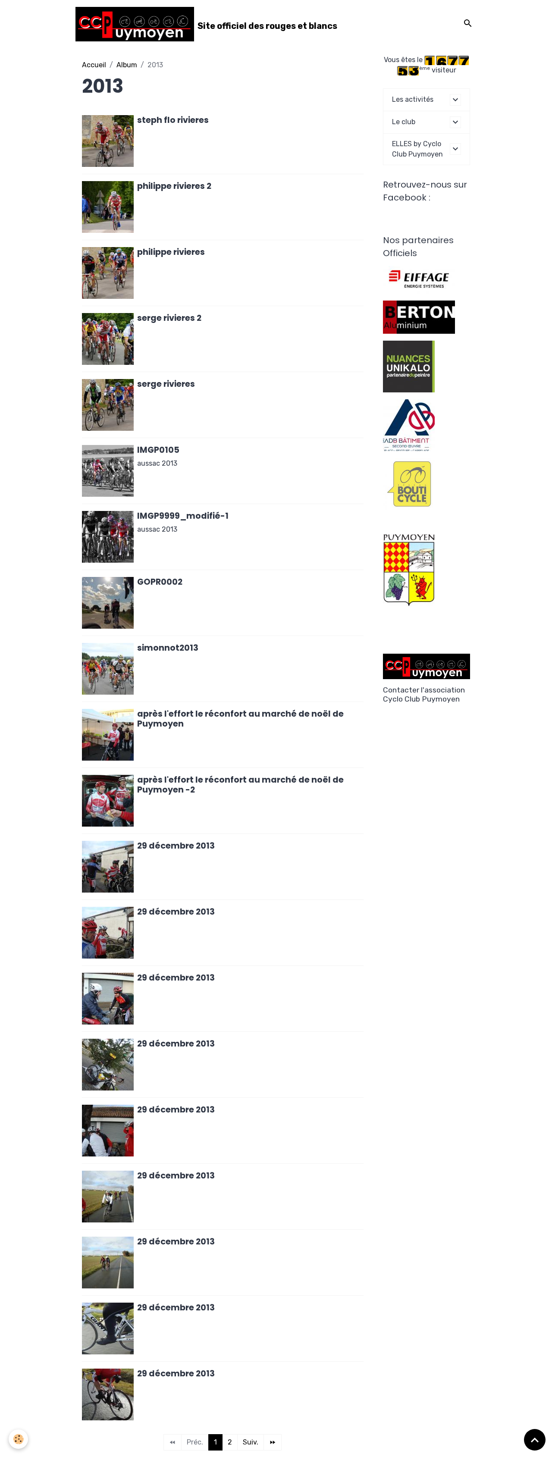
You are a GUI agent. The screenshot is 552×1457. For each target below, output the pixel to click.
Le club (403, 122)
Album (126, 65)
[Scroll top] (535, 1440)
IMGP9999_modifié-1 (183, 516)
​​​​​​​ (409, 483)
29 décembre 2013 (176, 846)
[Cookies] (18, 1439)
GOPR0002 (159, 582)
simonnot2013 (167, 648)
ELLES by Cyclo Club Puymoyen (417, 149)
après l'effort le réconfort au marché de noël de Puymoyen (240, 719)
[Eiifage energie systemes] (419, 279)
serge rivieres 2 (169, 318)
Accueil (94, 65)
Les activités (412, 99)
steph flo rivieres (173, 120)
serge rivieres (166, 384)
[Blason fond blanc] (409, 569)
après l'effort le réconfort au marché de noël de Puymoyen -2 (240, 785)
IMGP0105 (158, 450)
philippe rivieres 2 (174, 186)
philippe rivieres (171, 252)
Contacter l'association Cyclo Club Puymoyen (424, 694)
